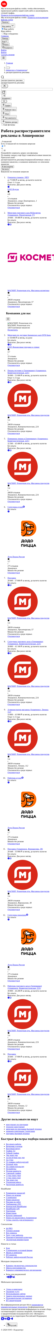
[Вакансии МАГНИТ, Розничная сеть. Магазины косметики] (29, 257)
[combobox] (12, 80)
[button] (4, 50)
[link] (5, 44)
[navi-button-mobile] (3, 58)
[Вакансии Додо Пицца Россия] (29, 534)
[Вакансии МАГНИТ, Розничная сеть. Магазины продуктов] (29, 399)
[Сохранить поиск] (3, 93)
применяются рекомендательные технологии (22, 1306)
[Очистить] (4, 86)
